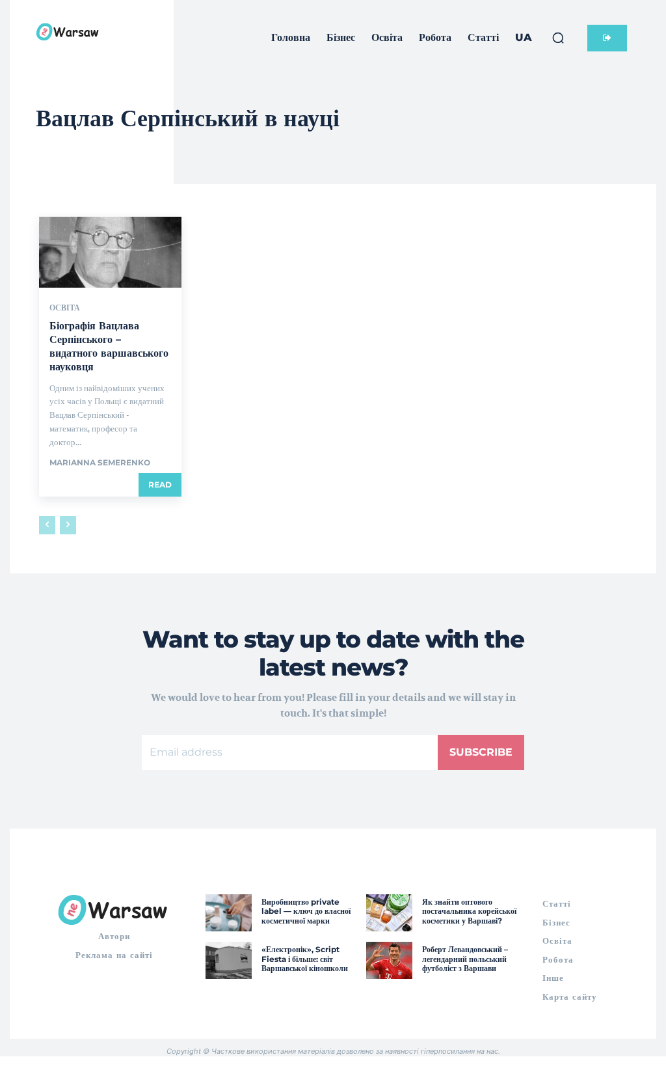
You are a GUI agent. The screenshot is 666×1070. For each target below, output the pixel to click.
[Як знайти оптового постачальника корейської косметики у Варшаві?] (389, 912)
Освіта (64, 308)
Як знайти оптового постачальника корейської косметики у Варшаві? (469, 911)
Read (160, 484)
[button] (558, 38)
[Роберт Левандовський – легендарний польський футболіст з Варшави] (389, 960)
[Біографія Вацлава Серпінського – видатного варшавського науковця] (110, 252)
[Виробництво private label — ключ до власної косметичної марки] (229, 912)
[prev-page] (47, 525)
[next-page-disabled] (68, 525)
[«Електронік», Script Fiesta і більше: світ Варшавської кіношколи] (229, 960)
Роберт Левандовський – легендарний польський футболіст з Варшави (465, 958)
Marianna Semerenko (99, 462)
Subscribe (481, 752)
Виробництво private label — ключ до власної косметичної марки (306, 911)
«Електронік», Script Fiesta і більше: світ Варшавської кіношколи (304, 958)
